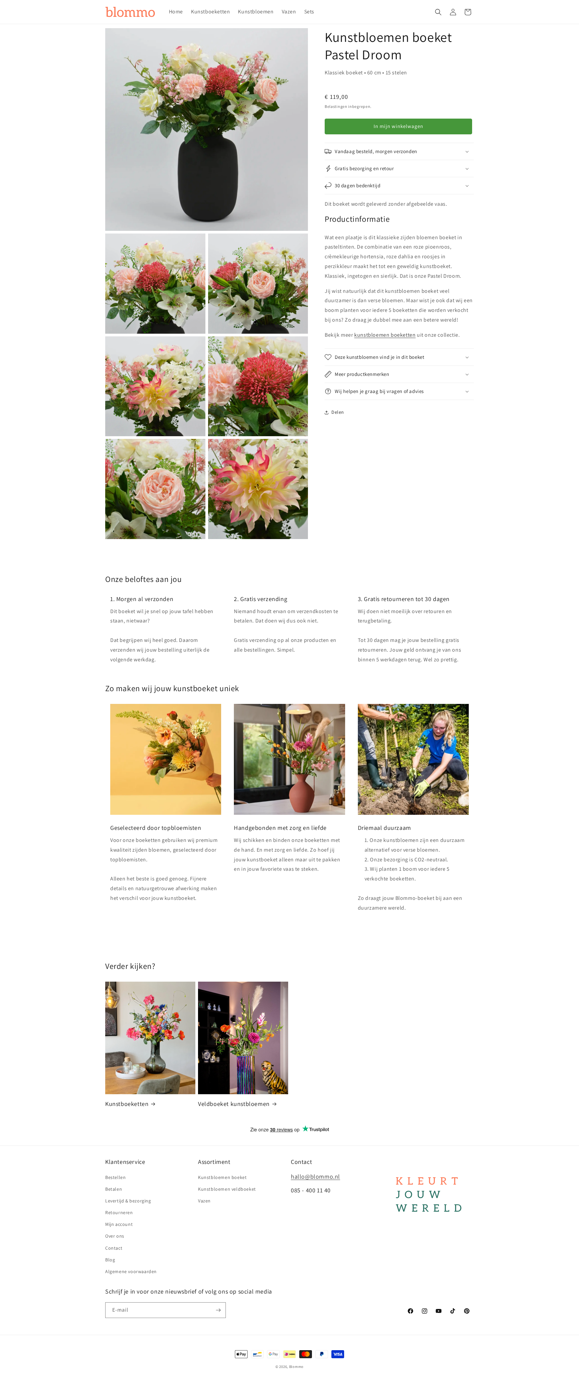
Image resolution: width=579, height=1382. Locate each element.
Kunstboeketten (126, 1104)
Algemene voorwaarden (131, 1271)
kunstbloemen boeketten (384, 334)
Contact (113, 1248)
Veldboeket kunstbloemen (234, 1104)
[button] (438, 12)
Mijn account (119, 1224)
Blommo (296, 1366)
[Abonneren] (218, 1310)
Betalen (113, 1189)
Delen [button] (337, 412)
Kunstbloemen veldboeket (227, 1189)
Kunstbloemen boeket (222, 1177)
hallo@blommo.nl (315, 1176)
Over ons (114, 1236)
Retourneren (119, 1212)
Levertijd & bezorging (128, 1201)
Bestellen (115, 1177)
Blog (110, 1260)
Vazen (204, 1201)
